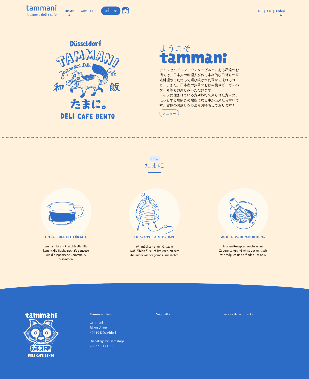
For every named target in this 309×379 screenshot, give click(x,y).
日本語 (281, 11)
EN (269, 11)
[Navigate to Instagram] (125, 10)
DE (260, 11)
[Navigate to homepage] (41, 10)
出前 (114, 11)
